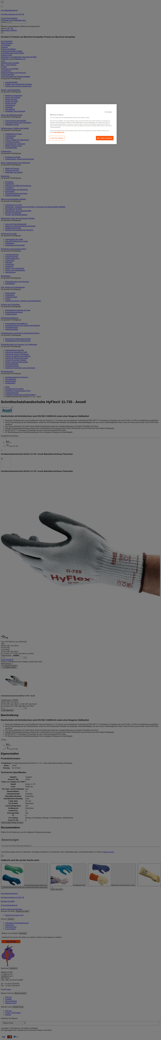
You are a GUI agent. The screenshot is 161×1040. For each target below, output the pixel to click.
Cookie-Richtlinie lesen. (59, 132)
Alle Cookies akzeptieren (104, 138)
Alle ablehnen (108, 112)
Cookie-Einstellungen (57, 138)
